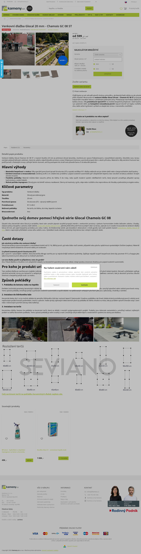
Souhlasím (84, 285)
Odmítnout (94, 267)
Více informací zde (50, 278)
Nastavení (56, 285)
